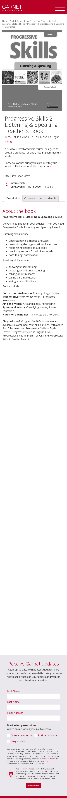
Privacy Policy (49, 759)
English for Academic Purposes (24, 21)
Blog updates (18, 741)
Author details (47, 198)
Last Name (13, 702)
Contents (29, 198)
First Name (13, 691)
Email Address (15, 713)
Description (13, 198)
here (48, 166)
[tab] (13, 198)
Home (5, 21)
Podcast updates (47, 735)
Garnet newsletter (21, 735)
